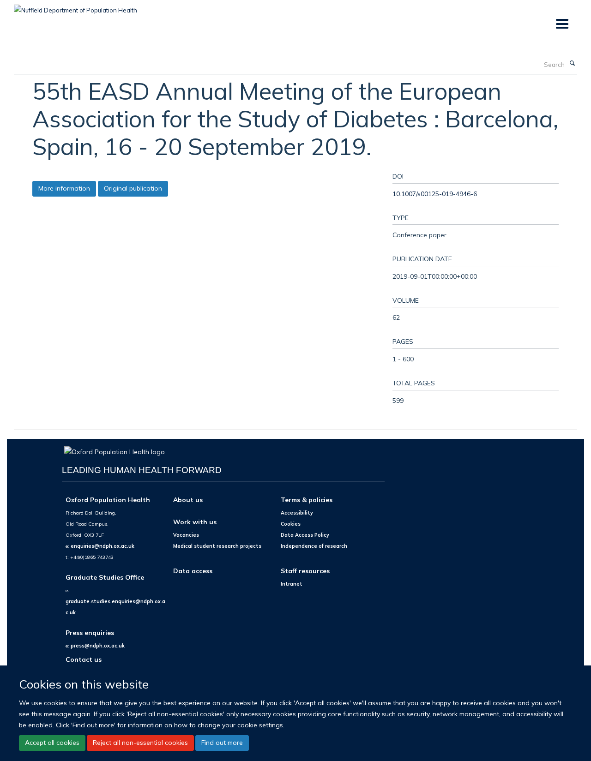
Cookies (291, 524)
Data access (192, 571)
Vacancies (186, 535)
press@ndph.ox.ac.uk (98, 645)
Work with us (195, 522)
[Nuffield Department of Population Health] (75, 7)
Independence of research (314, 546)
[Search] (572, 64)
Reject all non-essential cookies (140, 742)
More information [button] (64, 188)
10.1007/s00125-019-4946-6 (434, 194)
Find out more (222, 742)
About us (188, 499)
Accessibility (297, 512)
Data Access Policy (305, 535)
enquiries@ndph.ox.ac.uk (102, 546)
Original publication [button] (133, 188)
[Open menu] (561, 24)
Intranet (291, 584)
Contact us (84, 659)
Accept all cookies (52, 742)
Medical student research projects (217, 546)
